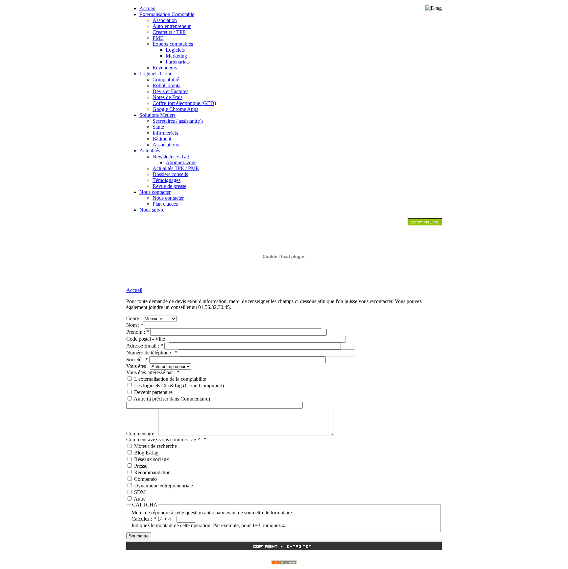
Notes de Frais (167, 97)
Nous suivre (151, 210)
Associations (166, 144)
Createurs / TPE (169, 32)
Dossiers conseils (170, 174)
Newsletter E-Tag (171, 156)
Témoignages (166, 180)
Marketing (176, 56)
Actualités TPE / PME (176, 168)
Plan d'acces (165, 204)
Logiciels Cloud (156, 73)
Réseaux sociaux (151, 459)
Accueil (147, 8)
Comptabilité (166, 79)
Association (165, 20)
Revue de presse (169, 186)
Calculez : (143, 519)
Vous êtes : (138, 366)
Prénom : (137, 332)
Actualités (149, 150)
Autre (139, 499)
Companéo (145, 479)
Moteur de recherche (155, 446)
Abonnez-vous (181, 162)
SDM (139, 492)
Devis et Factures (170, 91)
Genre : (134, 318)
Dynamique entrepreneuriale (163, 485)
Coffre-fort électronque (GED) (184, 103)
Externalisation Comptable (166, 14)
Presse (140, 466)
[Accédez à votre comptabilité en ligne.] (425, 223)
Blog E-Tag (145, 452)
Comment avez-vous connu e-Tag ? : (166, 439)
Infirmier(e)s (165, 133)
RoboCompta (166, 85)
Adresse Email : (144, 346)
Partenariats (178, 62)
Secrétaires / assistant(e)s (178, 121)
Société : (137, 359)
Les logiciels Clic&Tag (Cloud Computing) (178, 385)
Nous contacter (155, 192)
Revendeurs (165, 67)
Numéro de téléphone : (152, 352)
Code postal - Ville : (147, 339)
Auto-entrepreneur (172, 26)
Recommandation (152, 472)
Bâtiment (162, 139)
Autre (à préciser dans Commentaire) (171, 398)
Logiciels (175, 50)
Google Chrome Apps (175, 109)
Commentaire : (142, 433)
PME (158, 38)
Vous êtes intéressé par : (152, 372)
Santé (158, 127)
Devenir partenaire (153, 392)
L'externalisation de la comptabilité (169, 379)
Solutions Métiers (157, 115)
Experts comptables (173, 44)
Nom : (134, 325)
